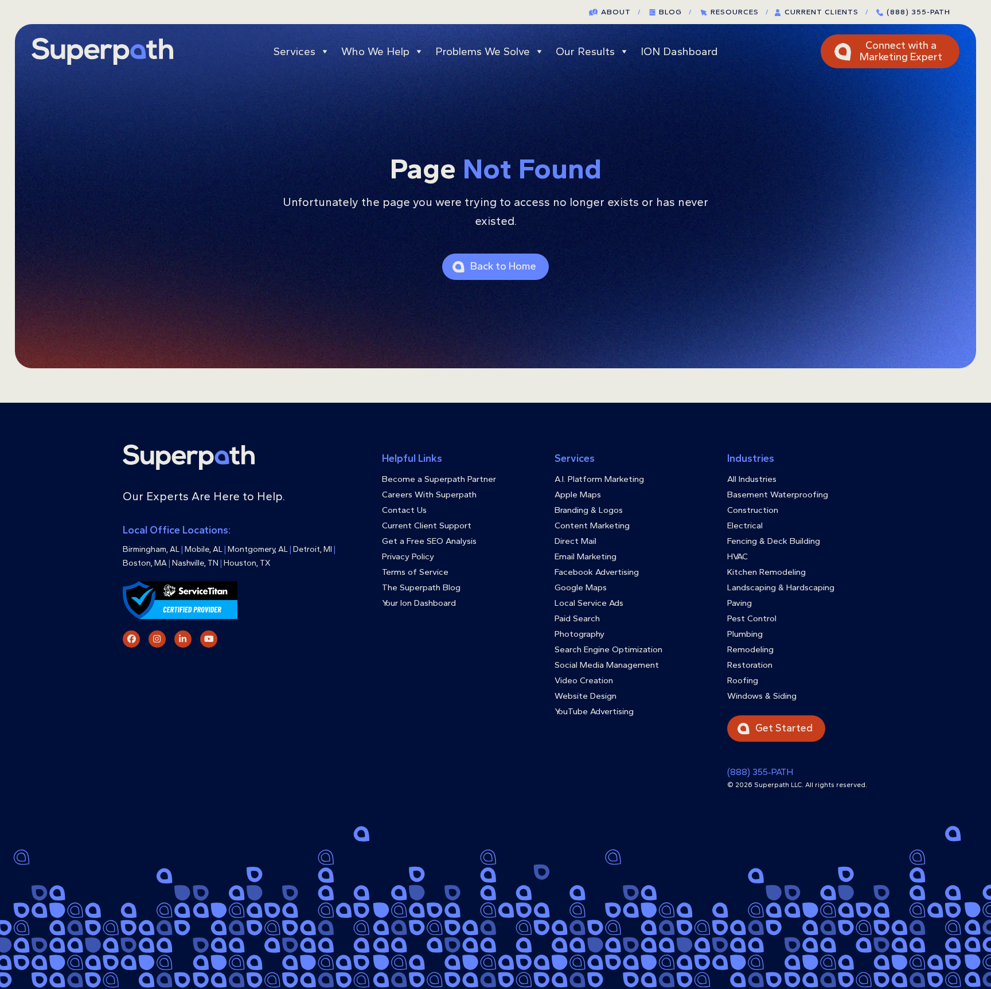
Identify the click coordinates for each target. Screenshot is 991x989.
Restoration (749, 665)
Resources (739, 11)
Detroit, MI (312, 549)
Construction (752, 510)
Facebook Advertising (597, 572)
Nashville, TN (195, 563)
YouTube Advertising (594, 711)
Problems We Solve (482, 51)
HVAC (737, 556)
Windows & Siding (762, 696)
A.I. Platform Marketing (599, 479)
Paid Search (577, 618)
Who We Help (375, 51)
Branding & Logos (589, 510)
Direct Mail (575, 541)
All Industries (752, 479)
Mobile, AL (204, 549)
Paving (739, 603)
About (621, 11)
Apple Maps (578, 494)
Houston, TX (247, 563)
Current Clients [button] (826, 11)
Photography (579, 634)
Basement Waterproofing (777, 494)
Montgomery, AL (258, 549)
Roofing (742, 680)
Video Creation (584, 680)
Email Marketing (586, 556)
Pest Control (752, 618)
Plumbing (745, 634)
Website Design (586, 696)
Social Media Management (607, 665)
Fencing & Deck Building (773, 541)
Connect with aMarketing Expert (901, 51)
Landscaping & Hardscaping (780, 587)
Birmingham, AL (151, 549)
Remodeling (750, 649)
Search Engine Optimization (608, 649)
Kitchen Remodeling (766, 572)
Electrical (745, 525)
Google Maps (581, 587)
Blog (675, 11)
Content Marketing (592, 525)
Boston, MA (145, 563)
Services (294, 51)
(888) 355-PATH (918, 11)
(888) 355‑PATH (760, 771)
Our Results (585, 51)
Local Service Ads (589, 603)
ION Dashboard (679, 51)
